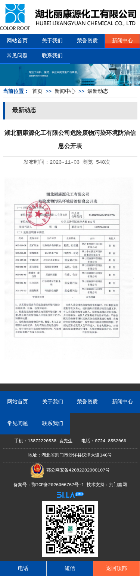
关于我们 (52, 41)
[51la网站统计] (70, 496)
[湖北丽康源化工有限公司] (70, 27)
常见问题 (17, 56)
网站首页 (17, 41)
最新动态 (97, 91)
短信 (70, 569)
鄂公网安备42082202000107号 (77, 470)
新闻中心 (122, 41)
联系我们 (52, 56)
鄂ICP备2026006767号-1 (57, 485)
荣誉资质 (87, 41)
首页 (37, 91)
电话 (23, 569)
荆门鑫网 (118, 485)
